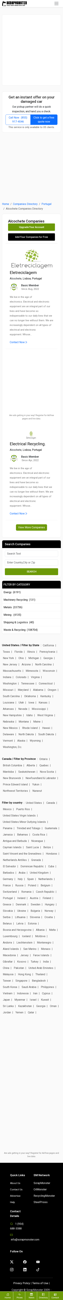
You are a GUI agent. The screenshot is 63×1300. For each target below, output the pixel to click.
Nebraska (8, 721)
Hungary (49, 904)
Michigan (33, 658)
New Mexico (10, 728)
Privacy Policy (21, 1283)
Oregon (52, 689)
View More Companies (31, 527)
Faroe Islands (41, 955)
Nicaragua (37, 841)
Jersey (24, 955)
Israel (33, 999)
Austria (34, 898)
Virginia (35, 677)
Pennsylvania (47, 651)
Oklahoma (30, 696)
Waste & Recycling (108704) (21, 629)
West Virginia (45, 715)
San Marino (29, 949)
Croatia (49, 917)
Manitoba (8, 771)
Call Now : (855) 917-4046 (18, 119)
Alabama (38, 689)
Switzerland (10, 891)
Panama (7, 828)
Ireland (21, 898)
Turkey (34, 961)
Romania (26, 891)
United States (34, 802)
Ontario (43, 759)
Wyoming (35, 740)
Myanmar (19, 999)
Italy (20, 879)
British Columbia (12, 765)
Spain (30, 879)
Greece (7, 904)
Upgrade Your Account (31, 227)
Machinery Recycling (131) (19, 599)
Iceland (26, 936)
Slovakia (8, 910)
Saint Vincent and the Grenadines (22, 853)
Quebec (44, 765)
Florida (18, 651)
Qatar (31, 1012)
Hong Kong (24, 974)
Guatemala (51, 828)
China (6, 968)
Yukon (35, 784)
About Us (15, 1183)
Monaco (45, 949)
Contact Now (17, 342)
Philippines (47, 987)
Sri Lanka (8, 1006)
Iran (35, 993)
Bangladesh (39, 980)
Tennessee (27, 683)
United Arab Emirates (41, 968)
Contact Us (16, 1189)
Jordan (7, 1012)
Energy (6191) (12, 592)
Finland (47, 898)
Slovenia (35, 917)
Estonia (32, 923)
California (48, 645)
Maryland (23, 689)
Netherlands (45, 879)
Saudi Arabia (29, 987)
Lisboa (27, 278)
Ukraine (21, 910)
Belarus (7, 923)
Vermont (8, 740)
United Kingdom (39, 872)
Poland (32, 885)
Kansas (43, 702)
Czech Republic (45, 891)
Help (12, 1202)
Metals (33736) (13, 607)
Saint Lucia (32, 847)
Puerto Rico (23, 809)
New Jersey (10, 664)
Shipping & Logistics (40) (19, 622)
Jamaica (8, 834)
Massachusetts (12, 670)
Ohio (21, 658)
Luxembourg (10, 936)
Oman (53, 1006)
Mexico (7, 809)
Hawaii (46, 728)
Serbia (6, 917)
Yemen (19, 1012)
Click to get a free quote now (43, 119)
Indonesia (23, 993)
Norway (49, 910)
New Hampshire (12, 715)
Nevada (22, 709)
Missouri (8, 689)
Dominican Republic (32, 866)
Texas (6, 651)
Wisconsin (49, 670)
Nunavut (37, 790)
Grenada (36, 860)
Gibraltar (8, 961)
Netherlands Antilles (15, 860)
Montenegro (44, 942)
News (31, 1297)
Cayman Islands (12, 847)
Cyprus (46, 993)
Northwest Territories (15, 790)
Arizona (26, 664)
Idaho (29, 715)
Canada (50, 802)
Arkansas (8, 709)
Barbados (8, 872)
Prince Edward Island (15, 784)
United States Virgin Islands (19, 815)
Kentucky (45, 696)
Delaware (8, 734)
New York (8, 658)
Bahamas (22, 834)
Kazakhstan (25, 1006)
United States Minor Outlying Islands (24, 821)
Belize (47, 847)
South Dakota (46, 734)
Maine (36, 721)
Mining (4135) (12, 614)
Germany (8, 879)
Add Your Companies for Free (31, 237)
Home (5, 204)
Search (31, 571)
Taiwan (7, 980)
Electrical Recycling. (28, 444)
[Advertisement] (31, 50)
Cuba (51, 866)
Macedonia (9, 955)
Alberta (31, 765)
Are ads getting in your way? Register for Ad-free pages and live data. (31, 417)
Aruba (22, 872)
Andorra (7, 942)
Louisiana (8, 702)
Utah (21, 702)
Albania (40, 929)
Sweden (35, 904)
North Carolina (43, 664)
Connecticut (46, 683)
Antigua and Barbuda (15, 841)
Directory (43, 1297)
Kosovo (21, 961)
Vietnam (7, 993)
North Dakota (26, 734)
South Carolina (11, 696)
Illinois (31, 651)
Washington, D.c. (12, 747)
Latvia (19, 923)
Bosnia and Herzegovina (17, 929)
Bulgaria (35, 910)
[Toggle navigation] (56, 3)
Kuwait (45, 999)
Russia (19, 885)
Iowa (31, 702)
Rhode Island (30, 728)
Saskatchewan (26, 771)
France (7, 885)
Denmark (21, 904)
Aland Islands (11, 949)
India (46, 961)
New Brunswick (12, 778)
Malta (52, 929)
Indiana (7, 677)
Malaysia (8, 974)
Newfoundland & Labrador (41, 778)
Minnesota (32, 670)
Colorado (21, 677)
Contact (55, 1297)
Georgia (48, 658)
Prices (20, 1297)
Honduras (51, 853)
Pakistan (19, 968)
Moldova (40, 936)
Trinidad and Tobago (28, 828)
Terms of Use (40, 1283)
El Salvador (9, 866)
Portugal (46, 204)
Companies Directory (25, 204)
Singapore (21, 980)
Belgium (45, 885)
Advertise (15, 1195)
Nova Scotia (47, 771)
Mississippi (39, 709)
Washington (10, 683)
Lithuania (20, 917)
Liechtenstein (24, 942)
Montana (24, 721)
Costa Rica (38, 834)
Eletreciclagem (23, 272)
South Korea (10, 987)
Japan (6, 999)
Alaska (21, 740)
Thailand (40, 974)
